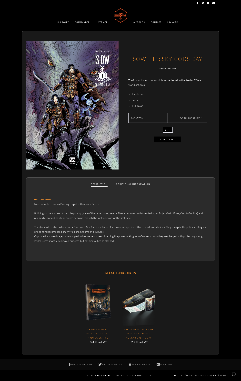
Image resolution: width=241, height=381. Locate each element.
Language (137, 118)
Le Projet (63, 22)
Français (173, 22)
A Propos (139, 22)
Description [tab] (99, 184)
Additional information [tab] (133, 184)
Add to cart (167, 139)
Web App (103, 22)
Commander (82, 22)
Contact (156, 22)
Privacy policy (144, 375)
